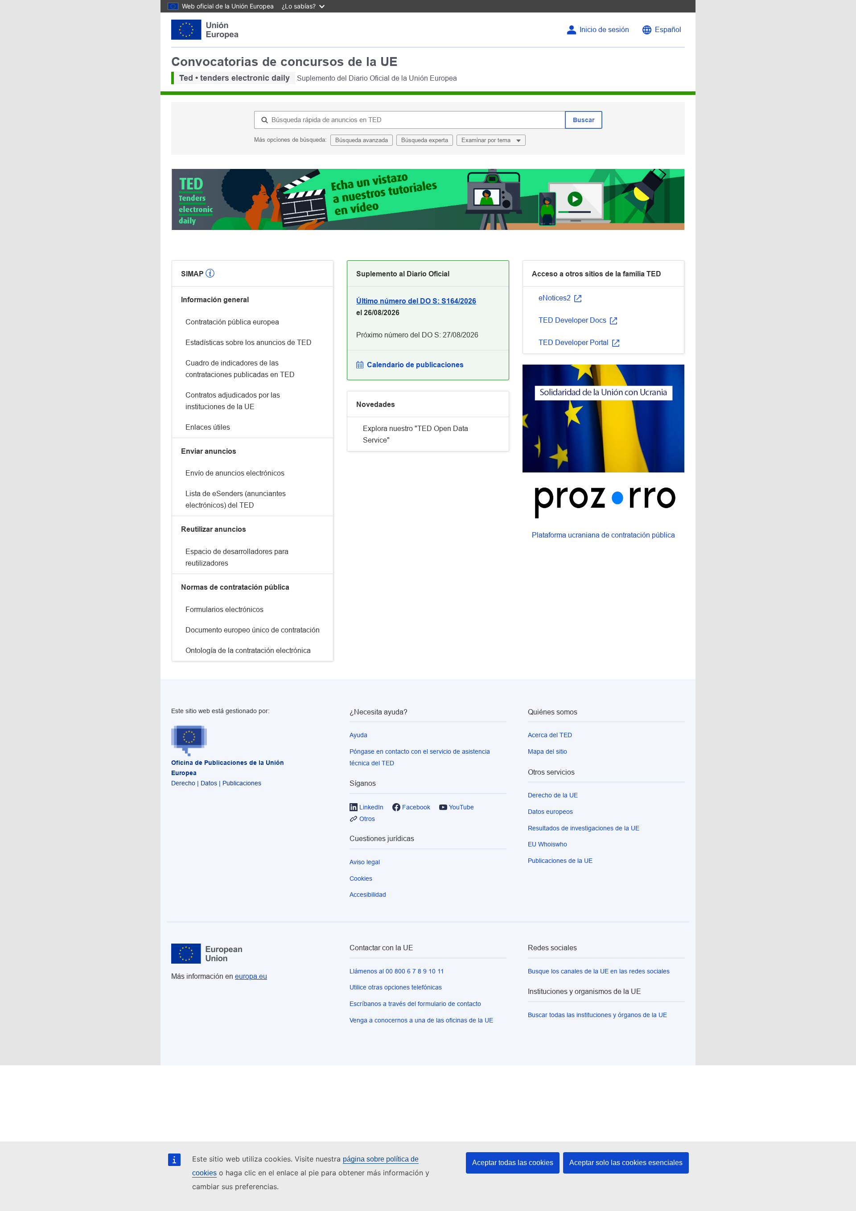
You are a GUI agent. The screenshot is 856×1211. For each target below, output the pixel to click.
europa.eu (251, 976)
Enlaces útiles (207, 427)
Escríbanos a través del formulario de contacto (415, 1003)
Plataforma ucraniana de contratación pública (603, 535)
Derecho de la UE (553, 795)
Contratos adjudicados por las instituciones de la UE (232, 401)
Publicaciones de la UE (560, 860)
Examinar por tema (486, 140)
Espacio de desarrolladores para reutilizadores (236, 557)
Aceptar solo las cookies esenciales (626, 1162)
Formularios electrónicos (224, 609)
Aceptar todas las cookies (512, 1162)
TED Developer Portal (574, 342)
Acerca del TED (550, 735)
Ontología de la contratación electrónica (248, 650)
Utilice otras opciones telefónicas (396, 987)
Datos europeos (550, 811)
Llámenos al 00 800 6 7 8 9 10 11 (397, 971)
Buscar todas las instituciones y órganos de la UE (597, 1014)
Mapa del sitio (547, 751)
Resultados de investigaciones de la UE (583, 828)
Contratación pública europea (232, 322)
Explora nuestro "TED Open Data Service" (415, 434)
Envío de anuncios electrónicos (234, 473)
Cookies (361, 878)
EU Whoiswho (547, 844)
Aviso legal (365, 862)
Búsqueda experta (424, 140)
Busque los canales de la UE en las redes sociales (599, 971)
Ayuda (358, 735)
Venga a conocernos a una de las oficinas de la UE (421, 1020)
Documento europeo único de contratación (252, 630)
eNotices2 (555, 298)
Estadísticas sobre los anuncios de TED (248, 342)
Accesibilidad (368, 894)
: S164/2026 (416, 301)
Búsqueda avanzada (361, 140)
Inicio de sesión (604, 29)
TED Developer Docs (573, 320)
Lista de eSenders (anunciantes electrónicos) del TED (235, 499)
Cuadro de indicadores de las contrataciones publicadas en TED (240, 368)
